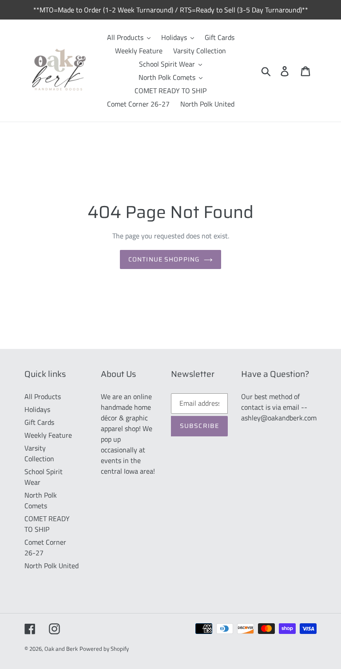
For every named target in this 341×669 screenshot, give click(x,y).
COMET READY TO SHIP (47, 523)
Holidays (37, 409)
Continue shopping (163, 259)
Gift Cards (39, 422)
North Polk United (51, 565)
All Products (42, 396)
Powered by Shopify (104, 648)
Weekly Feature (48, 435)
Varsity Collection (39, 453)
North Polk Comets (40, 500)
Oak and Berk (61, 648)
